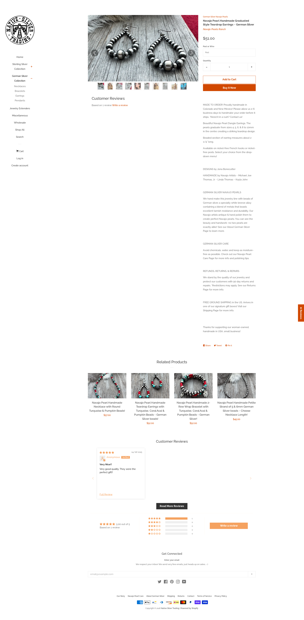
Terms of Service (204, 596)
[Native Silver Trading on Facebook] (166, 582)
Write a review (120, 105)
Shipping (171, 596)
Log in (19, 158)
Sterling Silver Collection (19, 66)
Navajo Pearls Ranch (214, 29)
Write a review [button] (229, 525)
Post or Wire (208, 46)
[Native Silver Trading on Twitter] (160, 582)
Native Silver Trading (170, 608)
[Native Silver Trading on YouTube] (184, 582)
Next (191, 53)
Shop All (19, 129)
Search (20, 136)
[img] (107, 452)
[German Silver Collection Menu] (31, 79)
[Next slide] (250, 478)
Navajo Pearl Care (135, 596)
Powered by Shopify (189, 608)
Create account (19, 165)
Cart (21, 151)
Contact (190, 596)
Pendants (20, 100)
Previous (94, 53)
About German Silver (155, 596)
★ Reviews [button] (301, 313)
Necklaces (20, 86)
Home (19, 57)
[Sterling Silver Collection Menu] (31, 67)
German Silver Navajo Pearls (215, 17)
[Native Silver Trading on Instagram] (178, 582)
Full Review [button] (106, 494)
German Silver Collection (20, 78)
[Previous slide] (92, 478)
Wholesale (20, 122)
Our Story (121, 596)
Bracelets (20, 91)
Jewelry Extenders (20, 108)
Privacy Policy (221, 596)
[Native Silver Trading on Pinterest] (172, 582)
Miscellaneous (20, 115)
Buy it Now (229, 87)
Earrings (20, 95)
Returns (181, 596)
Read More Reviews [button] (172, 506)
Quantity (207, 61)
